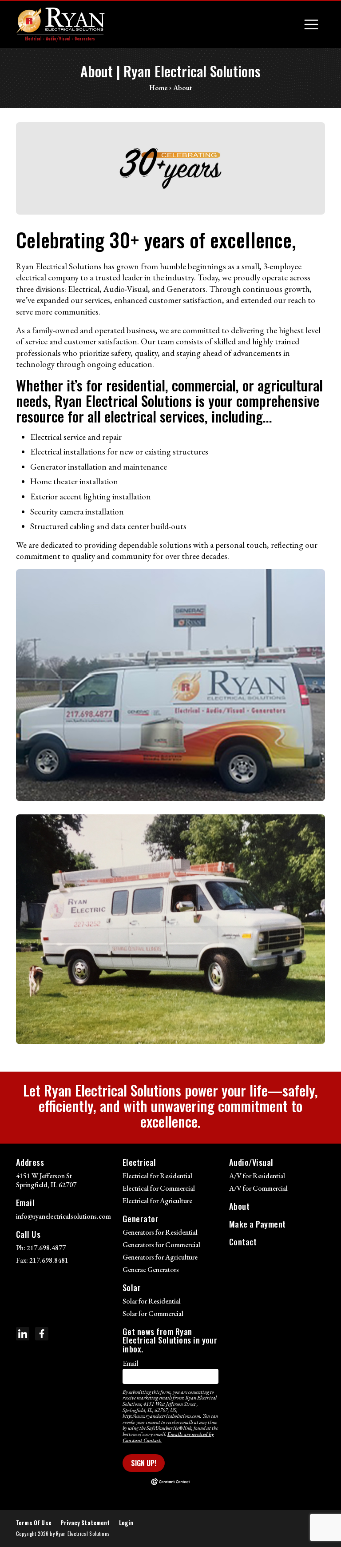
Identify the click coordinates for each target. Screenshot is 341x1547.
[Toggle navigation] (311, 24)
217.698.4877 (46, 1247)
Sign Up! (143, 1463)
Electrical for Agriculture (157, 1200)
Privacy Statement (85, 1523)
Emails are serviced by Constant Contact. (168, 1437)
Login (126, 1523)
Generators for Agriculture (160, 1257)
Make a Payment (257, 1224)
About (239, 1206)
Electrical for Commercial (159, 1188)
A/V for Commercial (258, 1188)
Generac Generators (151, 1269)
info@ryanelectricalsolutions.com (63, 1216)
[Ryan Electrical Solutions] (60, 24)
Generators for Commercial (161, 1244)
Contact (243, 1242)
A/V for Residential (257, 1175)
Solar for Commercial (153, 1313)
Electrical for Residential (157, 1175)
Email (130, 1363)
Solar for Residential (152, 1301)
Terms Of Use (34, 1523)
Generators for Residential (160, 1232)
